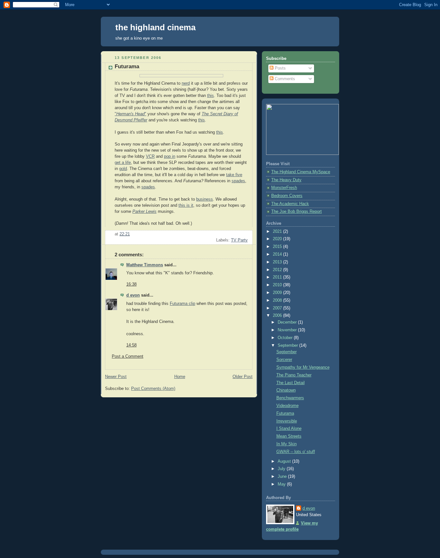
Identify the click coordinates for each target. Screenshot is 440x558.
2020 (278, 239)
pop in (169, 156)
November (288, 330)
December (288, 322)
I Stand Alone (288, 428)
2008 (278, 300)
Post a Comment (127, 356)
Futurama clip (182, 303)
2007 (278, 308)
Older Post (243, 376)
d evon (133, 295)
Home (179, 376)
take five (234, 175)
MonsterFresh (284, 187)
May (282, 484)
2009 (278, 292)
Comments (284, 79)
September (288, 345)
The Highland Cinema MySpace (300, 172)
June (283, 476)
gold (123, 168)
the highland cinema (155, 27)
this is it (185, 205)
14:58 (131, 345)
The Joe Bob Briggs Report (296, 211)
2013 (278, 262)
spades (238, 181)
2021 (278, 231)
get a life (123, 162)
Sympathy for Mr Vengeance (303, 367)
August (285, 461)
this (210, 95)
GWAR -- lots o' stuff (295, 451)
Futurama (285, 413)
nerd (186, 83)
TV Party (239, 240)
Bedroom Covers (286, 196)
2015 (278, 246)
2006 (278, 315)
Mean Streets (288, 436)
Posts (279, 68)
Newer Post (116, 376)
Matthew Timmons (144, 265)
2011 (278, 277)
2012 (278, 270)
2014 (278, 254)
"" (130, 114)
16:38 (131, 284)
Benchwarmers (290, 398)
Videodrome (287, 405)
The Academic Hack (290, 204)
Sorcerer (284, 359)
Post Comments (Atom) (153, 388)
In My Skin (286, 444)
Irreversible (286, 421)
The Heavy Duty (286, 180)
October (286, 338)
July (282, 469)
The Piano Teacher (293, 375)
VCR (150, 156)
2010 (278, 285)
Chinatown (286, 390)
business (204, 199)
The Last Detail (290, 383)
